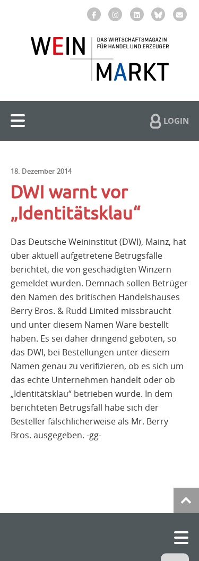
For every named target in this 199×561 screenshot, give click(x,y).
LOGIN (176, 120)
